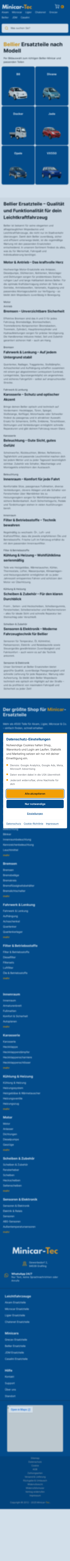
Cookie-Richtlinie (33, 823)
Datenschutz (13, 823)
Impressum (52, 823)
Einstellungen (35, 813)
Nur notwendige (35, 803)
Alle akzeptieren (35, 793)
